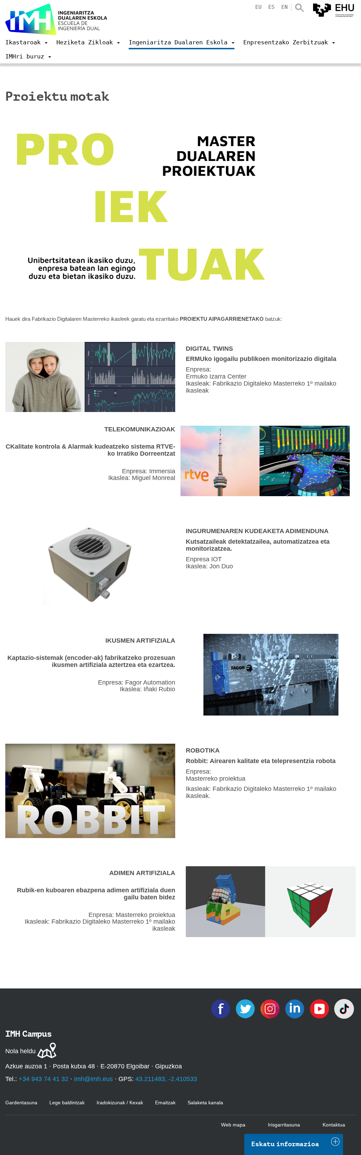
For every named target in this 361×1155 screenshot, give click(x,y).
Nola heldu (20, 1051)
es (271, 7)
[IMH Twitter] (246, 1008)
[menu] (26, 42)
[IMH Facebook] (221, 1008)
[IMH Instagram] (270, 1008)
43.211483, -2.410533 (166, 1078)
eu (258, 7)
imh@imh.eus (93, 1078)
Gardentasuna (21, 1102)
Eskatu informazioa (285, 1144)
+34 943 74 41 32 (43, 1078)
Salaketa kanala (205, 1102)
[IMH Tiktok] (344, 1008)
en (284, 7)
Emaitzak (165, 1102)
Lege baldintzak (67, 1102)
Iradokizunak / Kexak (120, 1102)
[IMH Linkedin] (295, 1008)
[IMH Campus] (56, 19)
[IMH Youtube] (320, 1008)
